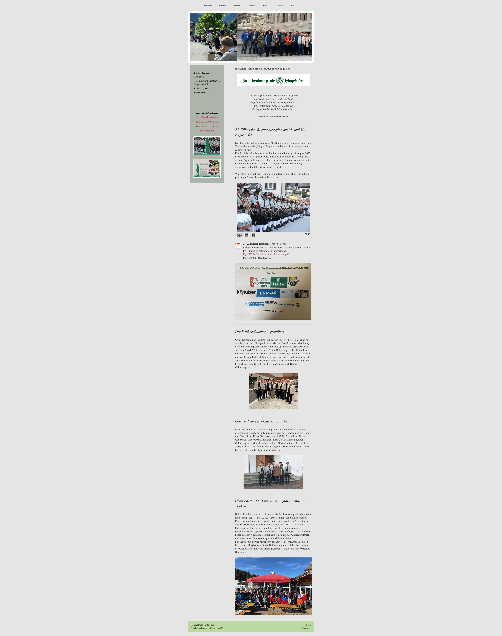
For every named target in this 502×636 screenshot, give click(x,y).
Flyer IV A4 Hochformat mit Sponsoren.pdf (266, 254)
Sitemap (210, 624)
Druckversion (199, 624)
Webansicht (306, 627)
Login (308, 624)
